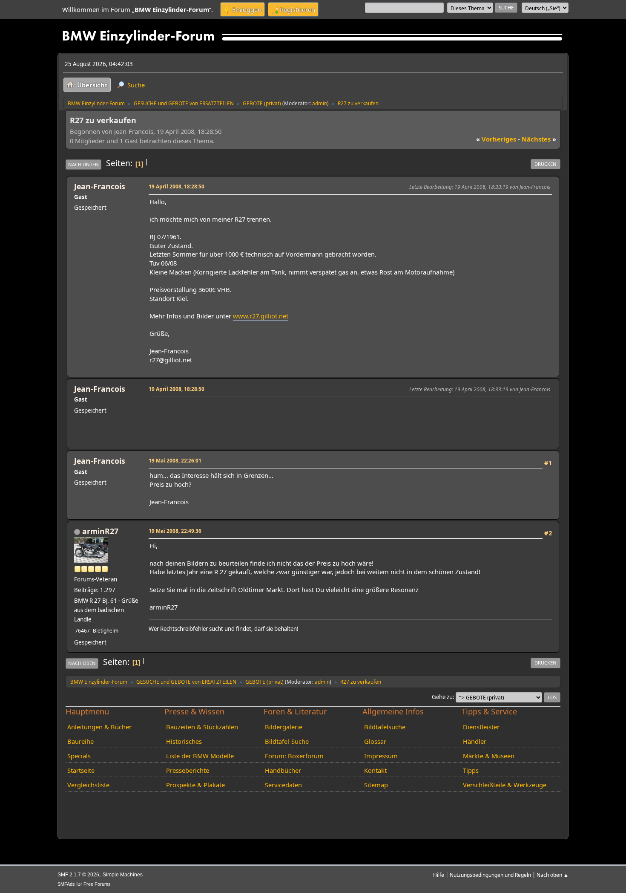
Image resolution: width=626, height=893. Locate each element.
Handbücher (283, 770)
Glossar (375, 741)
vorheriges (496, 139)
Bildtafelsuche (384, 726)
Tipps (471, 770)
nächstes (539, 139)
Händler (474, 741)
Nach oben (82, 663)
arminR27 (100, 531)
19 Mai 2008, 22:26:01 (175, 460)
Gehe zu (442, 697)
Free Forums (97, 884)
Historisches (184, 741)
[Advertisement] (304, 412)
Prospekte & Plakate (195, 784)
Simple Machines (123, 875)
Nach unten (83, 164)
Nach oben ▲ (553, 874)
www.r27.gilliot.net (260, 316)
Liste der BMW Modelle (200, 755)
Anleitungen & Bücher (99, 726)
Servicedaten (283, 784)
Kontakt (375, 770)
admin (319, 103)
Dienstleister (481, 726)
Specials (79, 755)
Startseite (81, 770)
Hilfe (438, 874)
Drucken (545, 164)
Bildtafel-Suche (287, 741)
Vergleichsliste (88, 784)
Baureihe (80, 741)
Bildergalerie (283, 726)
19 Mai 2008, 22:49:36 (175, 530)
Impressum (381, 755)
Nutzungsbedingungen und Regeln (490, 874)
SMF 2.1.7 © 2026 (78, 875)
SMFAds (66, 884)
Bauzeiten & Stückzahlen (202, 726)
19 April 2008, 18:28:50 (176, 186)
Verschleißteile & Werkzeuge (504, 784)
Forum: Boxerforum (294, 755)
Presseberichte (187, 770)
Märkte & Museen (488, 755)
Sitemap (376, 784)
